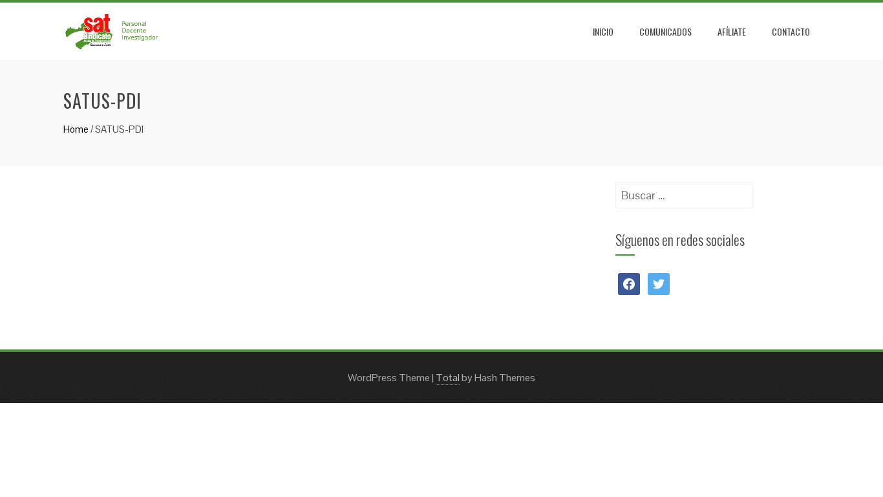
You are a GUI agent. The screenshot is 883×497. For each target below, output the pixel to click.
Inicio (603, 31)
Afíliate (732, 31)
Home (76, 129)
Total (448, 377)
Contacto (791, 31)
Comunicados (665, 31)
